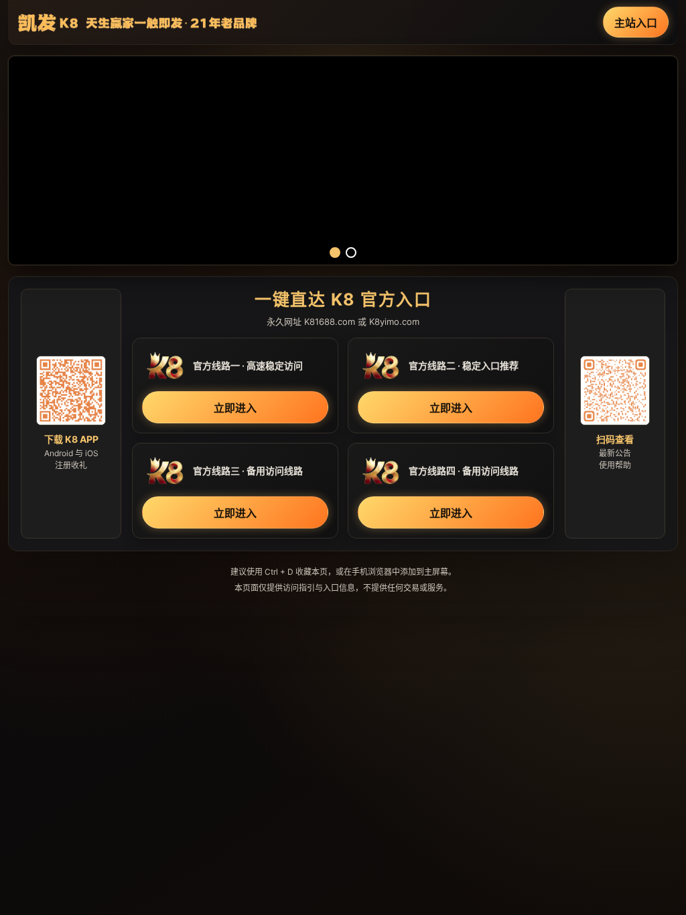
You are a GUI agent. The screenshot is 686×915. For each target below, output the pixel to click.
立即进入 (235, 408)
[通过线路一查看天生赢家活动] (343, 160)
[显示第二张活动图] (351, 252)
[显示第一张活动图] (335, 252)
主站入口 (635, 22)
